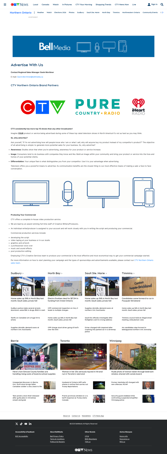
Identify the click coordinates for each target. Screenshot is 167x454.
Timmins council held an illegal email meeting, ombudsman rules (137, 319)
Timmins (116, 12)
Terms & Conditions (57, 439)
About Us (66, 416)
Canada (45, 5)
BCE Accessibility (21, 436)
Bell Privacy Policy (57, 436)
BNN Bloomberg (91, 439)
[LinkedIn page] (30, 423)
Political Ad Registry (57, 442)
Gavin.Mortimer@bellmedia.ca (30, 77)
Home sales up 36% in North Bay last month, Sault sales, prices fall (27, 299)
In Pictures (67, 5)
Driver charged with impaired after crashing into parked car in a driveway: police (100, 330)
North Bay (106, 12)
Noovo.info (124, 436)
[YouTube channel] (25, 423)
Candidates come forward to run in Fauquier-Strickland (138, 299)
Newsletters (86, 416)
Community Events (150, 12)
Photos (71, 12)
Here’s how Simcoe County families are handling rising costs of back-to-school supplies (34, 373)
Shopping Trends (103, 5)
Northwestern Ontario (131, 12)
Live (134, 5)
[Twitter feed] (16, 423)
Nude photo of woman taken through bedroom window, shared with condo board (132, 373)
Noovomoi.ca (124, 439)
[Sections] (5, 4)
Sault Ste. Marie (93, 12)
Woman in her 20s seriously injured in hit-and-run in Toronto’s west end (82, 373)
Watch (56, 5)
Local (35, 5)
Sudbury (80, 12)
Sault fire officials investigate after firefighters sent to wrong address (98, 319)
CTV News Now (122, 5)
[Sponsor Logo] (83, 46)
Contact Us (76, 416)
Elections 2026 (60, 12)
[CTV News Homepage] (19, 4)
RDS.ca (122, 442)
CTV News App (98, 416)
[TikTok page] (21, 423)
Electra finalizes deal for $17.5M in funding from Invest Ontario (63, 299)
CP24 (87, 436)
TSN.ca (87, 442)
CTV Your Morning (84, 5)
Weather (40, 12)
